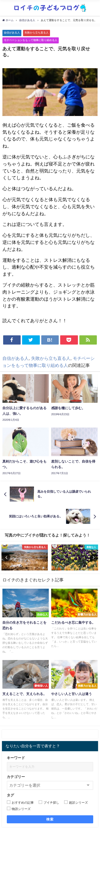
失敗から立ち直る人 (37, 32)
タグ (10, 795)
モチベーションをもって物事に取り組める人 (30, 40)
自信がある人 (12, 32)
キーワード (16, 757)
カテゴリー (16, 776)
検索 (50, 819)
